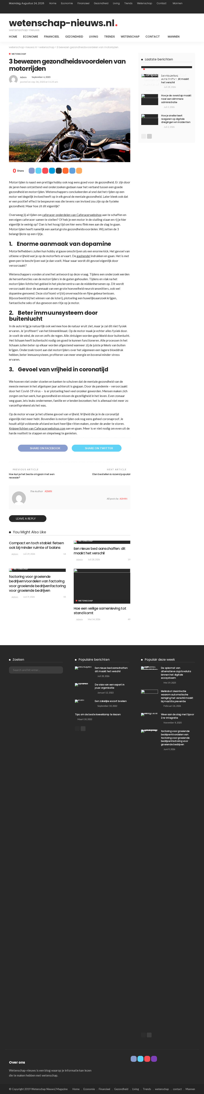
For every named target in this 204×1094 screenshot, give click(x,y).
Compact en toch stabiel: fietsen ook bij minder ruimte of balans (36, 545)
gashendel (83, 256)
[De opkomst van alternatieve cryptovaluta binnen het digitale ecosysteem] (149, 668)
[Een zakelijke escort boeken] (83, 701)
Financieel (83, 3)
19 (129, 559)
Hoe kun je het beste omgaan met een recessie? (31, 475)
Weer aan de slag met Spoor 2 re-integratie (177, 716)
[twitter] (182, 10)
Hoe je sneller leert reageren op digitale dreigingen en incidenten (175, 119)
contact (161, 3)
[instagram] (192, 10)
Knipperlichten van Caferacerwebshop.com (37, 428)
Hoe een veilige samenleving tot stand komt (100, 610)
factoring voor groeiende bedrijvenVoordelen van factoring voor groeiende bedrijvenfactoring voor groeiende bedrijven (37, 583)
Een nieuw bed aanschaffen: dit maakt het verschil (99, 551)
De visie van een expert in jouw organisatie (110, 686)
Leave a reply (26, 518)
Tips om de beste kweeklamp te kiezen (98, 714)
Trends (128, 3)
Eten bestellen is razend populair (111, 474)
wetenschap (144, 3)
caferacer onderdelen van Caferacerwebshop (72, 215)
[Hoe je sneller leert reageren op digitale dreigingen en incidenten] (149, 119)
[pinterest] (187, 10)
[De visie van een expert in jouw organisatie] (83, 684)
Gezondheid (101, 3)
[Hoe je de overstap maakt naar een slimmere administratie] (149, 99)
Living (116, 3)
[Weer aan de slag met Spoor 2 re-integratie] (149, 714)
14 (64, 554)
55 (64, 596)
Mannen (177, 3)
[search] (190, 36)
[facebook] (176, 10)
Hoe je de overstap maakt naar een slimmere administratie (176, 99)
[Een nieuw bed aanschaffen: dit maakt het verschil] (102, 542)
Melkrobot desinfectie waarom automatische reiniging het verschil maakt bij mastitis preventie (177, 696)
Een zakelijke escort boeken (111, 701)
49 (129, 619)
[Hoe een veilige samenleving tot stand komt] (102, 586)
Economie (67, 3)
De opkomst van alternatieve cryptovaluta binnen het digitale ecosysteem (176, 673)
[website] (31, 498)
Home (52, 3)
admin (23, 77)
